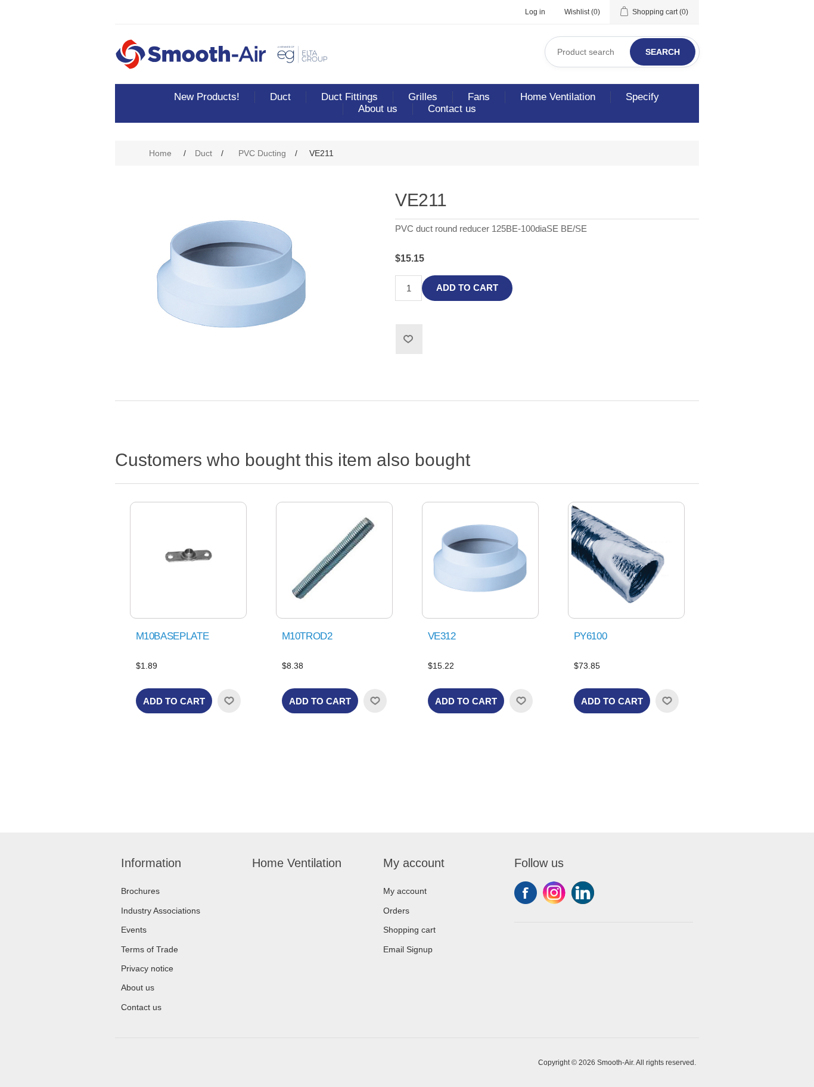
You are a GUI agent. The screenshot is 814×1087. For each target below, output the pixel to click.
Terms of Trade (149, 949)
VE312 (442, 636)
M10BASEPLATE (172, 636)
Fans (479, 97)
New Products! (207, 97)
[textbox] (622, 51)
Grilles (422, 97)
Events (134, 929)
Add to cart (467, 287)
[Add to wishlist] (229, 701)
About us (377, 108)
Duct (280, 97)
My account (405, 891)
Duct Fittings (349, 97)
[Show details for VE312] (480, 560)
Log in (535, 12)
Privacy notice (147, 968)
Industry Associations (160, 910)
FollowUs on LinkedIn (582, 892)
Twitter (554, 892)
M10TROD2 (307, 636)
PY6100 (590, 636)
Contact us (452, 108)
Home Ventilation (557, 97)
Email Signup (408, 949)
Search (662, 52)
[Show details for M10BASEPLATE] (188, 560)
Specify (642, 97)
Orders (396, 910)
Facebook (525, 892)
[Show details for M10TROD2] (334, 560)
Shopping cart (409, 929)
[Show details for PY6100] (626, 560)
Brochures (140, 891)
